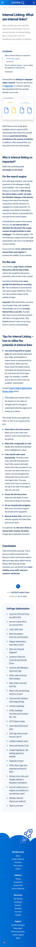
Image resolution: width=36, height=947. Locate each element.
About (18, 856)
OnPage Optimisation (22, 7)
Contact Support (18, 935)
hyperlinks (9, 86)
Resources (18, 895)
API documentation (18, 932)
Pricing (18, 879)
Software (18, 875)
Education (18, 862)
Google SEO (18, 882)
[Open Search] (34, 2)
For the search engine (13, 59)
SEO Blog (18, 908)
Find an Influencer (18, 889)
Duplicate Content (16, 761)
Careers (18, 859)
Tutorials (18, 915)
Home (4, 7)
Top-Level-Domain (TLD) (19, 745)
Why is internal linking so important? (17, 55)
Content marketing (16, 706)
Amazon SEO (18, 885)
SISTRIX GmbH (18, 852)
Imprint (18, 869)
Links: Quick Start (16, 629)
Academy (18, 905)
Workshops (18, 902)
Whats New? (18, 928)
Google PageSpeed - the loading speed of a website (18, 753)
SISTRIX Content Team (20, 592)
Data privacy (18, 866)
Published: (13, 596)
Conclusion (9, 72)
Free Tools (18, 912)
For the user (10, 61)
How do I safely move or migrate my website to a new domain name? (18, 790)
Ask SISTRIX (11, 7)
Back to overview (16, 806)
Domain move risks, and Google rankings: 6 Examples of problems (18, 779)
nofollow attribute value (18, 741)
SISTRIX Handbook (18, 925)
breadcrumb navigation (21, 505)
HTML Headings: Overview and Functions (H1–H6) (18, 713)
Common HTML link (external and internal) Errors (18, 660)
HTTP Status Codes (17, 721)
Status (18, 938)
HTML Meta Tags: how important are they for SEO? (18, 768)
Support (18, 921)
